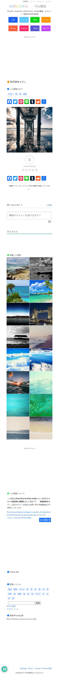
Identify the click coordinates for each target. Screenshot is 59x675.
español (48, 1)
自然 (9, 594)
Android (24, 28)
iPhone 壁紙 (47, 668)
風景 (35, 20)
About (30, 668)
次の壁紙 (44, 520)
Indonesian (40, 1)
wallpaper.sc (39, 673)
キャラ (38, 594)
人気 (13, 20)
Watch (36, 28)
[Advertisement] (29, 55)
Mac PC (46, 28)
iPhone (13, 28)
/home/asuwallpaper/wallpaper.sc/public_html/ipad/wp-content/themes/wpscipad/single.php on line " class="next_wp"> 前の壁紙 (29, 515)
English (32, 1)
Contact (37, 668)
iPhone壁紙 (11, 606)
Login (49, 205)
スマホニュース (13, 609)
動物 (19, 594)
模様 (15, 589)
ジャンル (24, 20)
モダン (10, 94)
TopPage (23, 668)
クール (46, 20)
